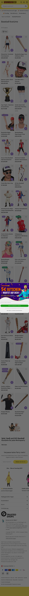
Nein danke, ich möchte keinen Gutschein (14, 310)
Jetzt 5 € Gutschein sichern (14, 305)
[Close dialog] (28, 284)
